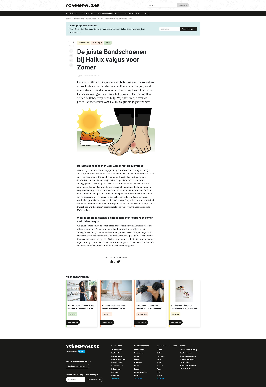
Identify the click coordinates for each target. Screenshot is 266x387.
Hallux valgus (97, 43)
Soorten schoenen (132, 13)
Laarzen (137, 369)
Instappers (138, 362)
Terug (72, 42)
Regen (159, 369)
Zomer (107, 43)
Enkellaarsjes (139, 353)
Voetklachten (87, 13)
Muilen (136, 375)
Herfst (159, 359)
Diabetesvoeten (116, 356)
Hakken (136, 359)
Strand (159, 375)
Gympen (137, 356)
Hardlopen (160, 356)
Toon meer (115, 378)
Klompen (137, 366)
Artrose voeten (116, 350)
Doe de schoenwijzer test (76, 366)
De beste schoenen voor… (109, 13)
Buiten (159, 353)
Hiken (159, 362)
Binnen (159, 350)
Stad (158, 372)
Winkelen (72, 314)
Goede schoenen (117, 366)
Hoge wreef (115, 375)
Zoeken (182, 5)
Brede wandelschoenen (188, 356)
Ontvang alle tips (187, 29)
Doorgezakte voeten (118, 359)
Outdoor (160, 366)
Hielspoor (107, 314)
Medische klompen (140, 372)
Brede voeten (116, 353)
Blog (147, 13)
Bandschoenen (84, 43)
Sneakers (175, 314)
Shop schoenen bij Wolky (188, 350)
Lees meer (72, 322)
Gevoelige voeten (117, 362)
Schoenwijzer (71, 13)
